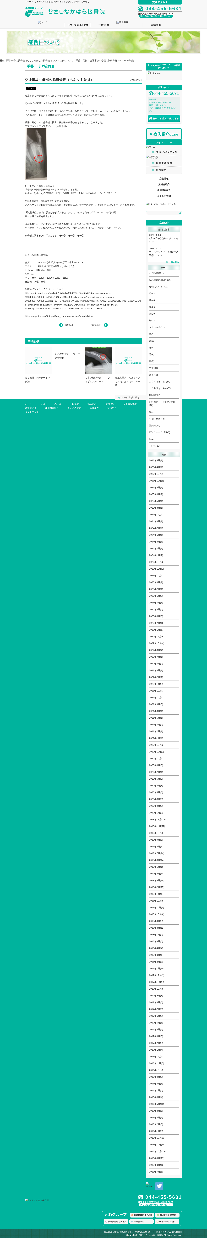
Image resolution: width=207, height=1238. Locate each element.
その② (71, 235)
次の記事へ (96, 325)
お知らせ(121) (156, 273)
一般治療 (74, 404)
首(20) (152, 313)
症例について (66, 60)
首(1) (151, 334)
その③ (80, 235)
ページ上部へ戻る (130, 397)
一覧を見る (174, 262)
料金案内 (92, 404)
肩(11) (152, 341)
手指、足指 (81, 60)
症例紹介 (112, 408)
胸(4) (151, 412)
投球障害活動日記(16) (160, 280)
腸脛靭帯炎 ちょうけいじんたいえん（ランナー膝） (127, 381)
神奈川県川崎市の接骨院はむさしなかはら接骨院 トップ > (30, 60)
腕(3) (151, 361)
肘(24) (152, 320)
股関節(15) (154, 395)
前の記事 (69, 325)
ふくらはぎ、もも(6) (159, 381)
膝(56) (152, 307)
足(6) (151, 354)
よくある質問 (164, 196)
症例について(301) (158, 286)
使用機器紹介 (164, 190)
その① (62, 235)
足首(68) (153, 374)
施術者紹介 (164, 184)
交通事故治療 (130, 404)
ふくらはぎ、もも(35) (160, 388)
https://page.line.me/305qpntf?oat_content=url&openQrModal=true (59, 316)
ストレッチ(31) (157, 327)
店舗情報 (164, 178)
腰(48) (152, 300)
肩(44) (152, 293)
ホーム (28, 404)
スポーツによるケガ (51, 404)
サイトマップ (32, 412)
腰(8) (151, 347)
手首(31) (153, 368)
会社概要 (94, 408)
